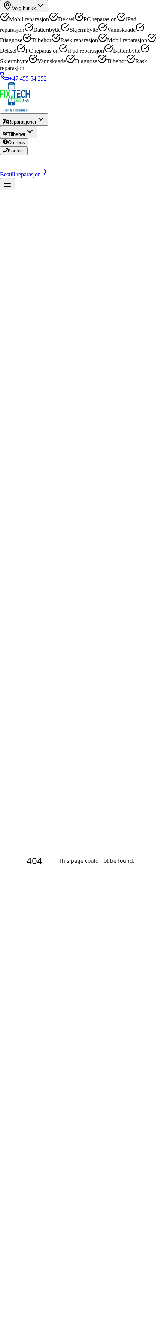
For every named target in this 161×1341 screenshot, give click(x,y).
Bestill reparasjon (20, 174)
